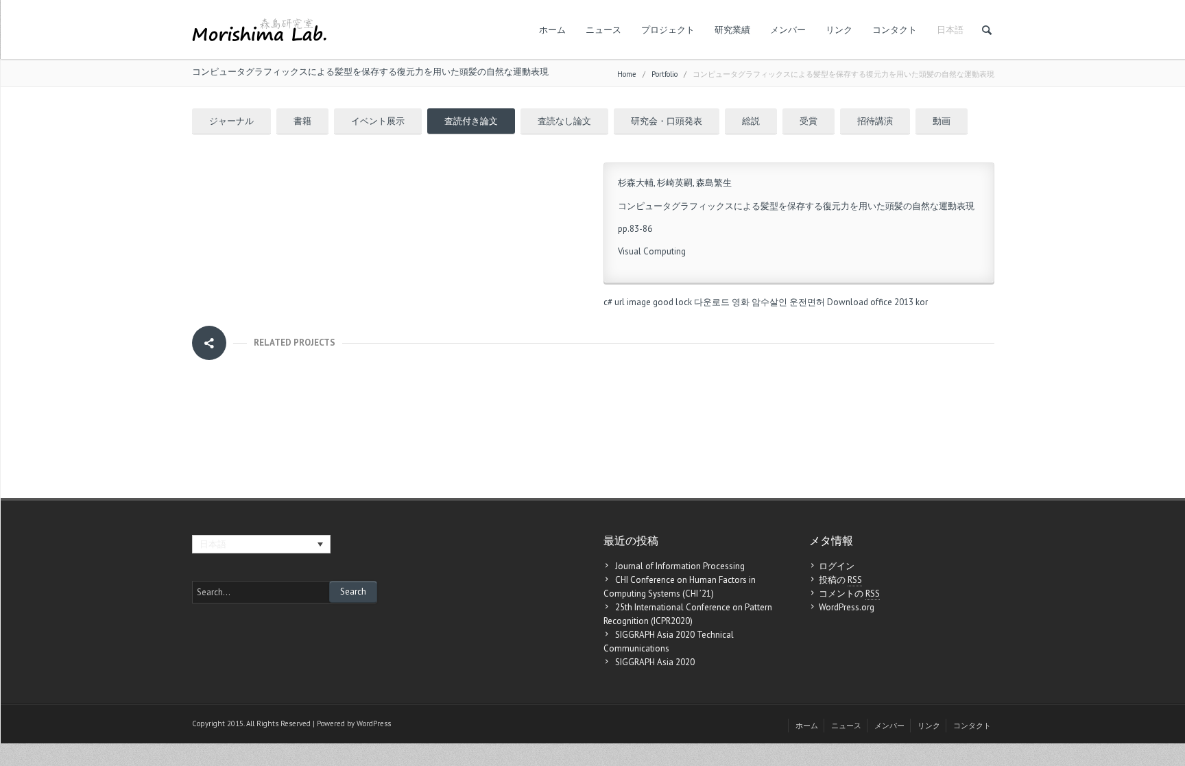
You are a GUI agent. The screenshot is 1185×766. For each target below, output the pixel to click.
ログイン (836, 566)
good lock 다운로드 (691, 302)
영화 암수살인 (759, 302)
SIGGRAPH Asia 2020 (655, 662)
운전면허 (807, 302)
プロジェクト (668, 30)
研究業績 (732, 30)
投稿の (840, 580)
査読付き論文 (471, 121)
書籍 (302, 121)
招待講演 (875, 121)
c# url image (627, 302)
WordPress (374, 723)
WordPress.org (846, 607)
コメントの (849, 593)
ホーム (552, 30)
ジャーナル (231, 121)
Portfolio (664, 74)
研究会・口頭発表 (666, 121)
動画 (941, 121)
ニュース (603, 30)
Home (626, 74)
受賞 (808, 121)
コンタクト (894, 30)
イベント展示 (378, 121)
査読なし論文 (564, 121)
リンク (839, 30)
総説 (751, 121)
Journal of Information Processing (680, 566)
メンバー (788, 30)
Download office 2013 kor (877, 302)
